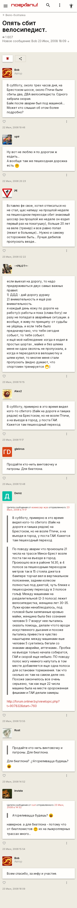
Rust (17, 730)
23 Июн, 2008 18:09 (54, 41)
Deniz (18, 493)
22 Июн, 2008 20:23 (14, 181)
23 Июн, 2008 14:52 (13, 781)
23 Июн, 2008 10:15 (13, 382)
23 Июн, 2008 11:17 (13, 439)
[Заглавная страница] (24, 3)
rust (33, 805)
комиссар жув (39, 507)
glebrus (19, 448)
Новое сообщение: (16, 41)
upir (16, 136)
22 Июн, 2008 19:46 (13, 127)
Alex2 (18, 391)
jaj (15, 190)
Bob (34, 41)
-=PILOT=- (21, 265)
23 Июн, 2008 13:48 (13, 484)
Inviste (18, 790)
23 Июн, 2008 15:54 (13, 849)
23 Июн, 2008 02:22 (14, 256)
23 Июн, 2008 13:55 (13, 721)
